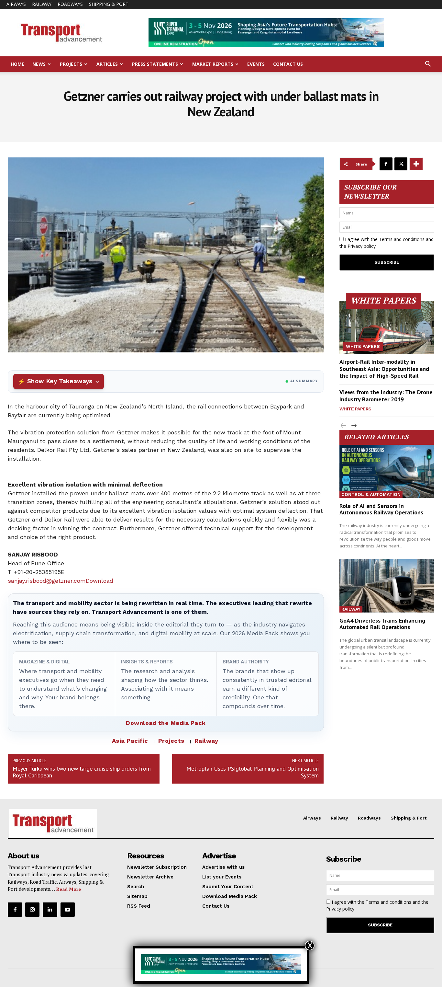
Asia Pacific (130, 740)
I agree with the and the (386, 242)
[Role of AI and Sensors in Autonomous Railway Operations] (387, 471)
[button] (428, 65)
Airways (16, 4)
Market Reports (212, 64)
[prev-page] (343, 426)
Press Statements (155, 64)
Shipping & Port (108, 4)
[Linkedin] (50, 909)
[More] (416, 163)
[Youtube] (68, 909)
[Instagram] (32, 909)
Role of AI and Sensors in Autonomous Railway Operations (381, 509)
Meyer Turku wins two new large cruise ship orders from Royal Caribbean (82, 772)
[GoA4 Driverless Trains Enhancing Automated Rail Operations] (387, 585)
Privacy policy (362, 246)
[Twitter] (400, 163)
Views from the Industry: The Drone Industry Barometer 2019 (386, 395)
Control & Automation (371, 494)
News (39, 64)
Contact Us (288, 64)
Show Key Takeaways (59, 381)
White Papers (363, 346)
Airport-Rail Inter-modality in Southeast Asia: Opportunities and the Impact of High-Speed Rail (384, 368)
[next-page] (354, 426)
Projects (71, 64)
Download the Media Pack (166, 722)
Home (17, 64)
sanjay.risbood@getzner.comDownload (60, 580)
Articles (107, 64)
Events (256, 64)
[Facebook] (386, 163)
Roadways (70, 4)
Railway (41, 4)
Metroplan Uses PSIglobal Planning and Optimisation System (252, 772)
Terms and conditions (402, 239)
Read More (68, 889)
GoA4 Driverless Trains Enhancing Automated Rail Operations (382, 624)
